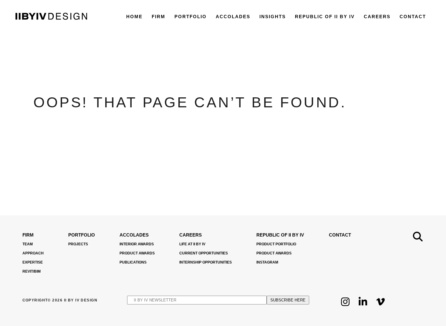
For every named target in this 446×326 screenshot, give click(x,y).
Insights (272, 16)
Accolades (233, 16)
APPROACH (33, 253)
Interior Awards (137, 244)
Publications (133, 262)
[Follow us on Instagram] (345, 306)
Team (27, 244)
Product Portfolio (276, 244)
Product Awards (137, 253)
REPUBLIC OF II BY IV (325, 16)
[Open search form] (418, 236)
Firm (158, 16)
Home (134, 16)
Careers (377, 16)
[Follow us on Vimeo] (380, 306)
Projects (78, 244)
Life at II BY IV (192, 244)
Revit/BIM (31, 271)
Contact (413, 16)
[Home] (51, 18)
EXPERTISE (32, 262)
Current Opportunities (203, 253)
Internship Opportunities (205, 262)
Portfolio (190, 16)
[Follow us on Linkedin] (363, 306)
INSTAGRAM (267, 262)
